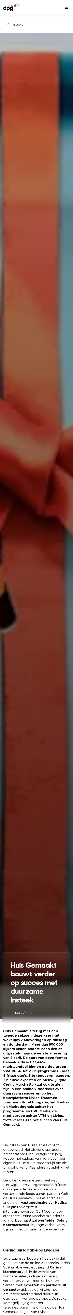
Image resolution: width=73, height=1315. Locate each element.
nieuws (18, 24)
